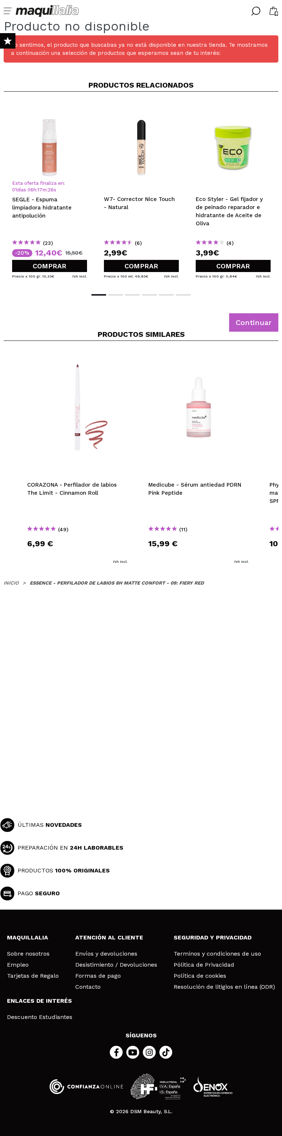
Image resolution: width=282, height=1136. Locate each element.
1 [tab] (98, 295)
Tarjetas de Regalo (33, 976)
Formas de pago (98, 976)
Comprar (49, 266)
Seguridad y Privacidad (213, 937)
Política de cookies (200, 976)
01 (14, 190)
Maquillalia (27, 937)
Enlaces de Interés (39, 1000)
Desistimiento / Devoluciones (116, 965)
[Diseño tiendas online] (213, 1086)
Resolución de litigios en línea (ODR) (224, 987)
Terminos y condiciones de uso (217, 954)
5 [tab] (166, 295)
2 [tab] (115, 295)
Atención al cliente (109, 937)
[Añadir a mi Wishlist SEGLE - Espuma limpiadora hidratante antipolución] (49, 109)
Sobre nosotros (28, 954)
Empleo (18, 965)
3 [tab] (132, 295)
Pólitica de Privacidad (204, 965)
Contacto (88, 987)
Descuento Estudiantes (39, 1017)
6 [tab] (183, 295)
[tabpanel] (49, 191)
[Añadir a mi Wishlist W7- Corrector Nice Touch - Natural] (141, 109)
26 (51, 190)
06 (30, 190)
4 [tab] (149, 295)
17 (40, 190)
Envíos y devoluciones (106, 954)
